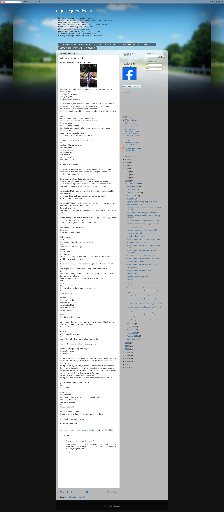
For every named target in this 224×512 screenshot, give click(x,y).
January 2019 (132, 339)
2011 (127, 364)
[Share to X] (108, 430)
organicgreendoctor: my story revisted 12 (141, 264)
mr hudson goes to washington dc (138, 320)
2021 (127, 175)
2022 (127, 172)
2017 (127, 346)
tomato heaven (132, 273)
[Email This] (103, 430)
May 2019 (131, 327)
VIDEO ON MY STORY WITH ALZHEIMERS (77, 48)
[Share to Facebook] (110, 430)
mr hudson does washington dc (138, 296)
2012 (127, 361)
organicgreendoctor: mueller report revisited (142, 224)
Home (89, 492)
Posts (150, 65)
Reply (68, 452)
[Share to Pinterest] (112, 430)
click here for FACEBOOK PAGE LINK (75, 44)
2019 (127, 181)
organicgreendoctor (74, 10)
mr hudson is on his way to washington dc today (144, 312)
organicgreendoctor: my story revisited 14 (141, 202)
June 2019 (131, 324)
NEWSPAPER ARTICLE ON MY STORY (138, 44)
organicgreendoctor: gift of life (137, 277)
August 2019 (132, 196)
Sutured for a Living (133, 148)
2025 (127, 162)
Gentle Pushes (130, 144)
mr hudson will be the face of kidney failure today (144, 304)
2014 (127, 355)
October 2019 (132, 190)
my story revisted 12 (133, 267)
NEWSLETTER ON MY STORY (106, 44)
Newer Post (66, 492)
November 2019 (133, 187)
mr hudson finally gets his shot (137, 236)
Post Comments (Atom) (79, 497)
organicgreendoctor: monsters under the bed (143, 258)
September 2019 (133, 193)
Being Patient (130, 129)
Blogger (116, 506)
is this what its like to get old (136, 242)
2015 (127, 352)
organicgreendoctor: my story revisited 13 (141, 230)
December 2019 (133, 183)
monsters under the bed (135, 261)
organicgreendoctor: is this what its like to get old (144, 239)
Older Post (112, 492)
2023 (127, 169)
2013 (127, 358)
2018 (127, 343)
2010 (127, 367)
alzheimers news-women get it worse (140, 255)
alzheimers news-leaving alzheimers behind (142, 221)
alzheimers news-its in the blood (138, 288)
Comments (152, 69)
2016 (127, 349)
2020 (127, 178)
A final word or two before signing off (131, 125)
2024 (127, 165)
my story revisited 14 (134, 205)
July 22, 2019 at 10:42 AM (85, 441)
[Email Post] (99, 430)
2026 (127, 159)
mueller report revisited (135, 227)
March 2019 (131, 333)
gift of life (129, 280)
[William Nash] (129, 80)
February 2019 (132, 336)
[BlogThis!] (105, 430)
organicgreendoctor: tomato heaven (139, 270)
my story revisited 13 (134, 233)
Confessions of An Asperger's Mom (132, 142)
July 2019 (131, 199)
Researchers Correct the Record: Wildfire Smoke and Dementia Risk (132, 134)
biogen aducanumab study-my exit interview (142, 213)
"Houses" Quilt (130, 150)
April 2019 (131, 330)
